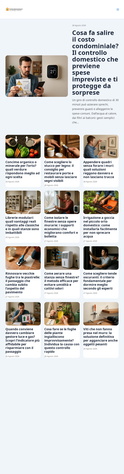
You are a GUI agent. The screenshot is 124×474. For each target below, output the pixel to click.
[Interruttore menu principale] (118, 9)
